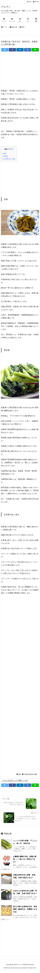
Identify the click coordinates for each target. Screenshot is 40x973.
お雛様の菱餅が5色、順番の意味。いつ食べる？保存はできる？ (24, 859)
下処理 (26, 774)
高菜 (4, 153)
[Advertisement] (20, 71)
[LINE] (35, 49)
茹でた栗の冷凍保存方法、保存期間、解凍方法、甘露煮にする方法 (25, 909)
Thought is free (32, 968)
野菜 (23, 27)
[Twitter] (4, 49)
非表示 (10, 149)
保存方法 (14, 27)
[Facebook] (12, 49)
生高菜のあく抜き (8, 159)
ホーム (5, 27)
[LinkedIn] (20, 49)
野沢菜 (5, 156)
